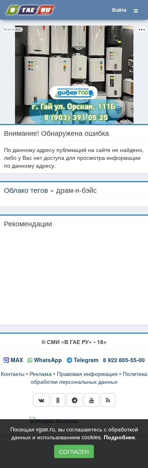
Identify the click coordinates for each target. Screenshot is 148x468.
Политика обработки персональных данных (89, 377)
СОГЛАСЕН (74, 451)
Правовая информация (87, 373)
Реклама (41, 373)
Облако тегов (26, 190)
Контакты (12, 373)
